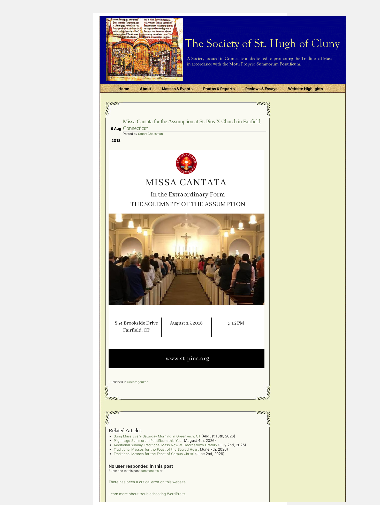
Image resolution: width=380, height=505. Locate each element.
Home (123, 88)
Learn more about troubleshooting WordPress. (147, 494)
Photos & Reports (219, 88)
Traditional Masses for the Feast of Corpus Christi (154, 454)
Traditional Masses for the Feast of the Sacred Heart (156, 449)
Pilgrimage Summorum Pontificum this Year (148, 440)
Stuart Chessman (150, 134)
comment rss (149, 471)
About (145, 88)
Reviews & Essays (261, 88)
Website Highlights (305, 88)
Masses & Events (177, 88)
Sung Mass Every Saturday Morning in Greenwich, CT (157, 436)
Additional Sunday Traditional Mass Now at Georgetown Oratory (165, 445)
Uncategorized (137, 382)
